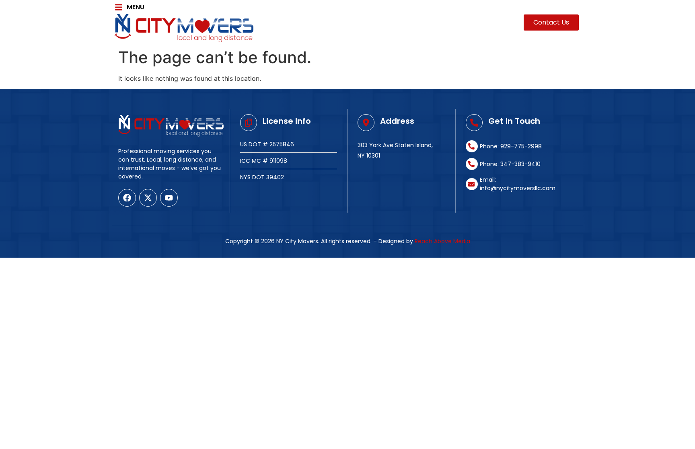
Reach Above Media (442, 241)
